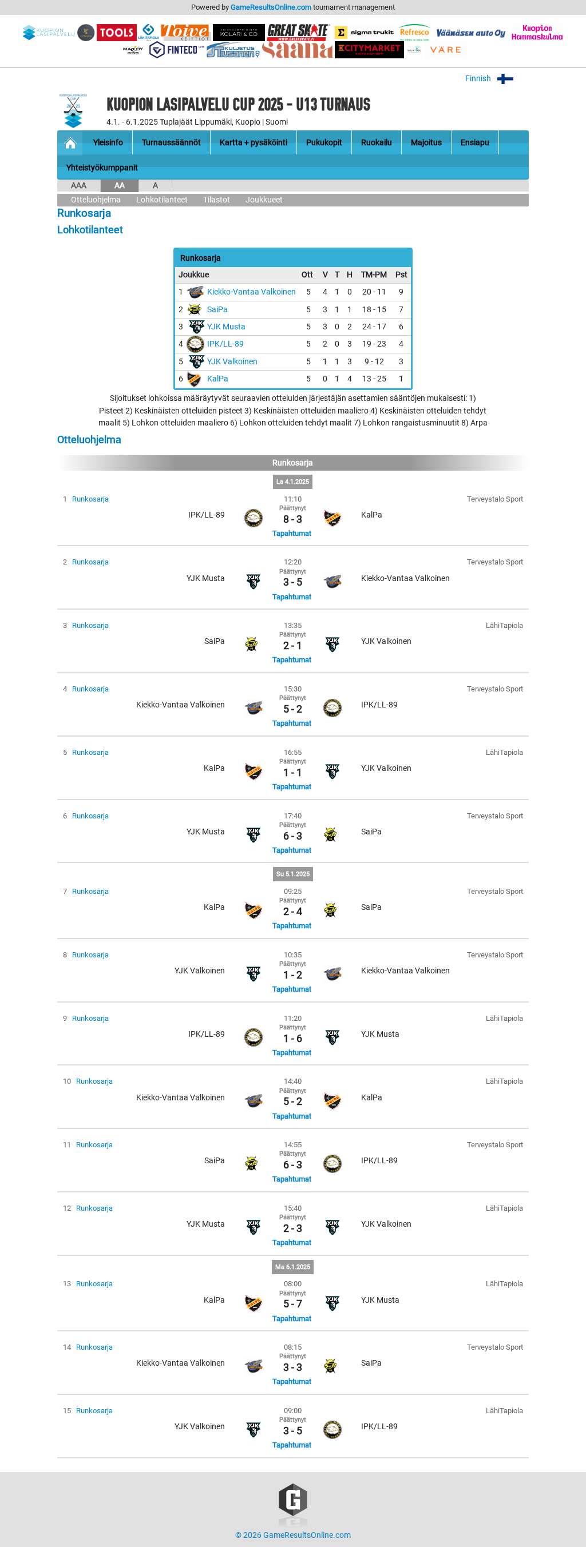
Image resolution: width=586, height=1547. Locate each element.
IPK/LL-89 (225, 344)
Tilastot (216, 200)
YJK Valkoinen (232, 362)
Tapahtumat (291, 533)
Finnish (479, 78)
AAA (78, 185)
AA (119, 185)
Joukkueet (264, 200)
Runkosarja (90, 499)
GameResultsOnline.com (271, 7)
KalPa (217, 379)
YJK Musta (226, 327)
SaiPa (217, 310)
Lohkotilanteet (162, 200)
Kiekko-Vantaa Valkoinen (251, 292)
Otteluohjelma (96, 200)
